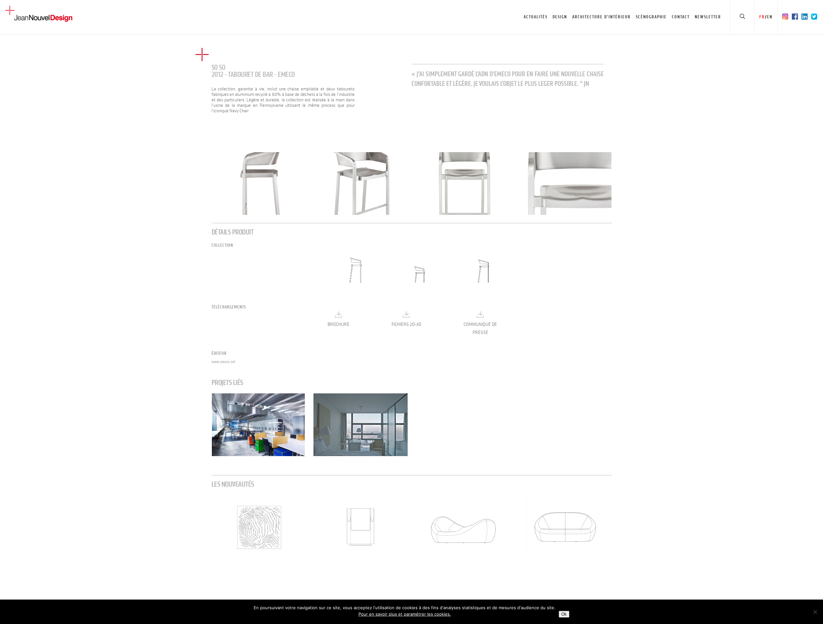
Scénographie (651, 17)
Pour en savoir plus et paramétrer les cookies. (404, 614)
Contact (681, 17)
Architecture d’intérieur (601, 17)
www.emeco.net (223, 361)
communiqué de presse (480, 328)
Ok (564, 614)
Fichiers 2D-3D (406, 324)
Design (560, 17)
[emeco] (259, 183)
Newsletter (708, 17)
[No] (815, 612)
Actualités (535, 17)
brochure (338, 324)
